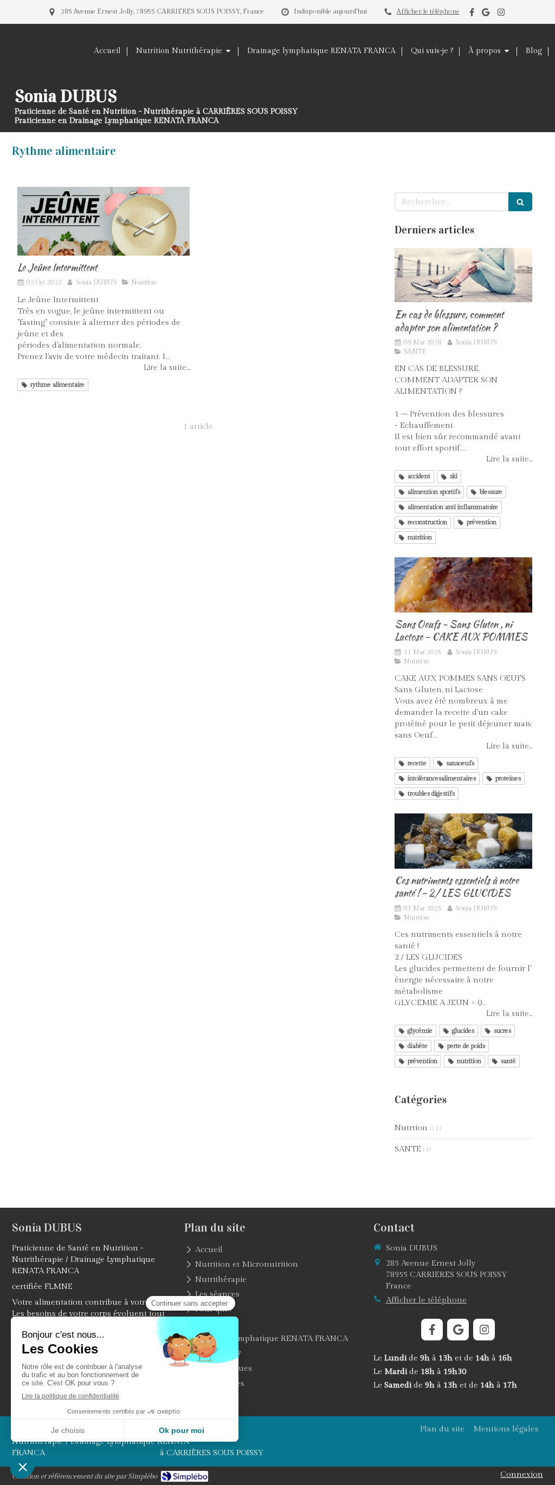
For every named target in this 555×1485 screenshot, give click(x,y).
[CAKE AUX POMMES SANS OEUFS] (463, 585)
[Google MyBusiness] (485, 14)
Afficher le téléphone (428, 12)
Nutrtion (411, 1127)
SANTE (408, 1149)
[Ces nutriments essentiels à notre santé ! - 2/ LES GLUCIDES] (463, 841)
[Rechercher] (520, 201)
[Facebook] (471, 14)
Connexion (521, 1474)
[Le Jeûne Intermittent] (103, 221)
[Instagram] (501, 14)
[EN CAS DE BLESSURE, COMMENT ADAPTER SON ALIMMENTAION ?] (463, 275)
